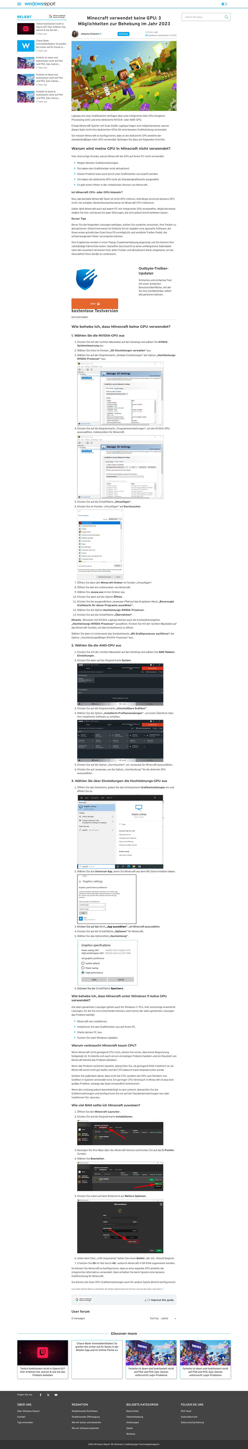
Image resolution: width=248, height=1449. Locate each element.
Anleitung (123, 34)
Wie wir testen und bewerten (86, 1422)
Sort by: (154, 1318)
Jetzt (92, 303)
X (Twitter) (48, 1395)
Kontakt (21, 1417)
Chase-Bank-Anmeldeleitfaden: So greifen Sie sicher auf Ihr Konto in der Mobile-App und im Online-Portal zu (97, 1347)
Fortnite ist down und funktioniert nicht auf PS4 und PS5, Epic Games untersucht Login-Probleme (151, 1372)
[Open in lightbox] (127, 831)
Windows (130, 1434)
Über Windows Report (28, 1411)
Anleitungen (132, 1422)
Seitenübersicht (189, 1417)
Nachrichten (132, 1411)
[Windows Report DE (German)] (40, 3)
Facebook (40, 1395)
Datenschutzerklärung (192, 1422)
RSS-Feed (186, 1411)
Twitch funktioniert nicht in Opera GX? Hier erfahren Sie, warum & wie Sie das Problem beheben (42, 1372)
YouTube (56, 1395)
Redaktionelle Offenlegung (86, 1417)
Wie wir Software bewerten (85, 1428)
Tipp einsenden (25, 1422)
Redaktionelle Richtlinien (85, 1411)
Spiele (129, 1428)
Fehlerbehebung (134, 1417)
